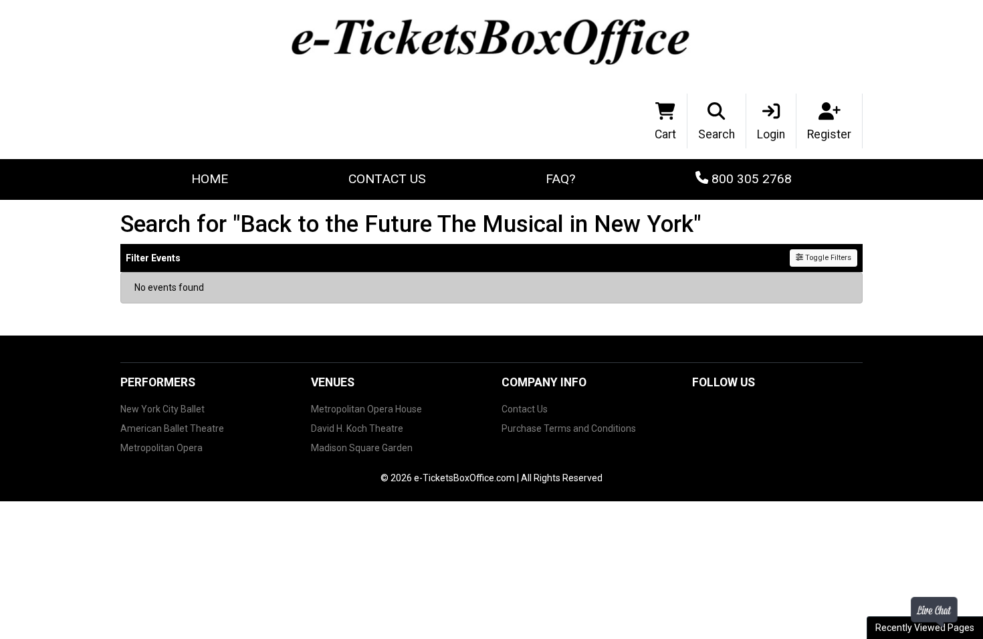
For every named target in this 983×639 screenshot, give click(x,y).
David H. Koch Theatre (357, 428)
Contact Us (387, 178)
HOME (209, 178)
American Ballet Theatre (172, 428)
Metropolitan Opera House (366, 409)
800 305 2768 (750, 178)
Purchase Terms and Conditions (569, 428)
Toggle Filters (827, 257)
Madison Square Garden (362, 447)
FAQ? (560, 178)
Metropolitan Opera (161, 447)
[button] (716, 121)
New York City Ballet (162, 409)
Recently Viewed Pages (924, 627)
